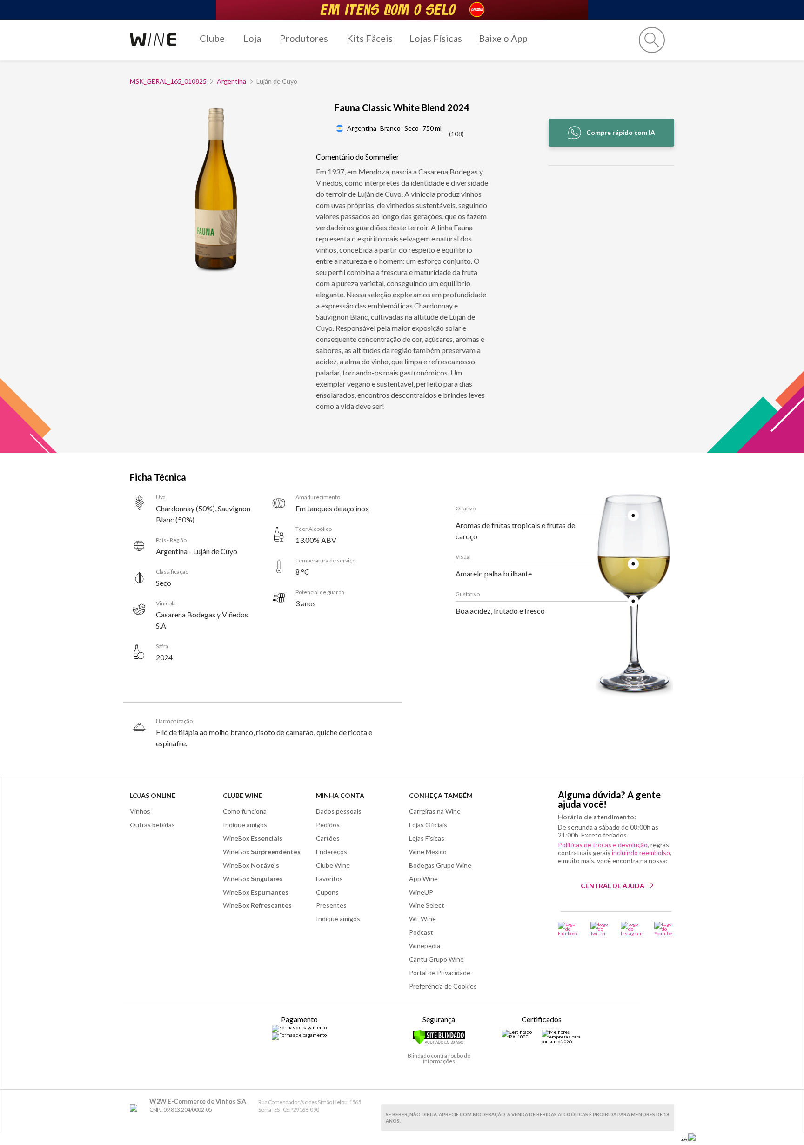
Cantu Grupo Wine (436, 959)
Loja (252, 38)
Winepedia (424, 946)
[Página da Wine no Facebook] (568, 929)
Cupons (327, 892)
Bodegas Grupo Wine (440, 865)
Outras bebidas (152, 825)
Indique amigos (245, 825)
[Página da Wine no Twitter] (599, 929)
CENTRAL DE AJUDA (612, 886)
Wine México (428, 852)
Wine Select (426, 905)
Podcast (421, 932)
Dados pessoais (339, 811)
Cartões (328, 838)
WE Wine (422, 919)
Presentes (331, 905)
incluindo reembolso (641, 853)
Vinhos (140, 811)
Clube (212, 38)
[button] (652, 40)
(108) (456, 134)
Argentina (231, 81)
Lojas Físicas (435, 38)
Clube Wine (242, 795)
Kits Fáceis (370, 38)
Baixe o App (503, 38)
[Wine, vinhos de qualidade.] (135, 1108)
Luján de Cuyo (276, 81)
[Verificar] (439, 1042)
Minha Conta (340, 795)
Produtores (304, 38)
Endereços (331, 852)
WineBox (252, 838)
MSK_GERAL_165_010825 (168, 81)
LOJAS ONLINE (152, 795)
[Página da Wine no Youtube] (664, 929)
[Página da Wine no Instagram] (632, 929)
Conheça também (441, 795)
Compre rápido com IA (620, 132)
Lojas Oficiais (428, 825)
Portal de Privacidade (439, 973)
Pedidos (328, 825)
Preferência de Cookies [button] (443, 986)
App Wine (423, 879)
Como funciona (245, 811)
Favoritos (329, 879)
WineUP (421, 892)
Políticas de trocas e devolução (603, 845)
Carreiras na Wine (435, 811)
